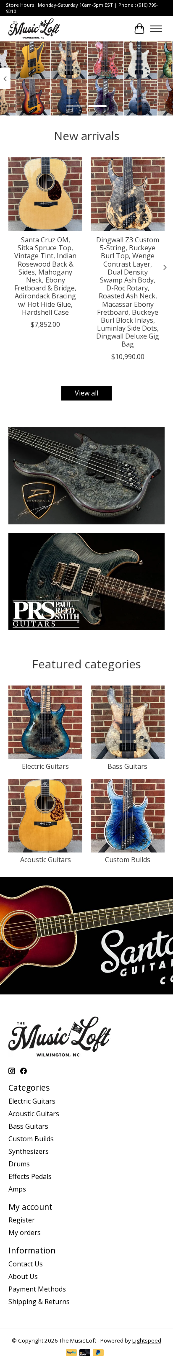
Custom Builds (127, 859)
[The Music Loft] (34, 28)
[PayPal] (71, 1353)
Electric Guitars (45, 766)
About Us (23, 1276)
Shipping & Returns (39, 1301)
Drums (19, 1163)
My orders (24, 1232)
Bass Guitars (127, 766)
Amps (17, 1189)
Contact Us (25, 1263)
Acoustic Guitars (45, 859)
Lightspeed (146, 1340)
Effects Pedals (30, 1176)
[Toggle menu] (156, 29)
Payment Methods (37, 1289)
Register (21, 1220)
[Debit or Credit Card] (84, 1353)
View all (86, 393)
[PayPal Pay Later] (98, 1353)
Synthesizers (28, 1151)
